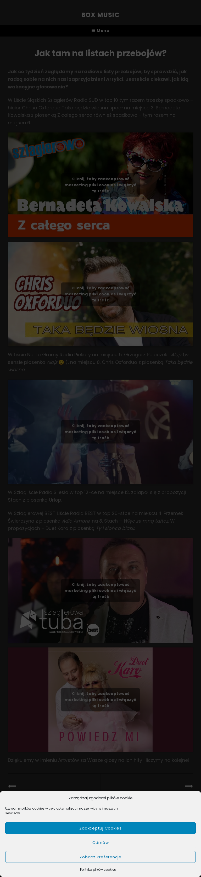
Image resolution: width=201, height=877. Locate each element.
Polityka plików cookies (98, 869)
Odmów (100, 842)
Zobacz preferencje (100, 857)
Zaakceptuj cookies (100, 828)
